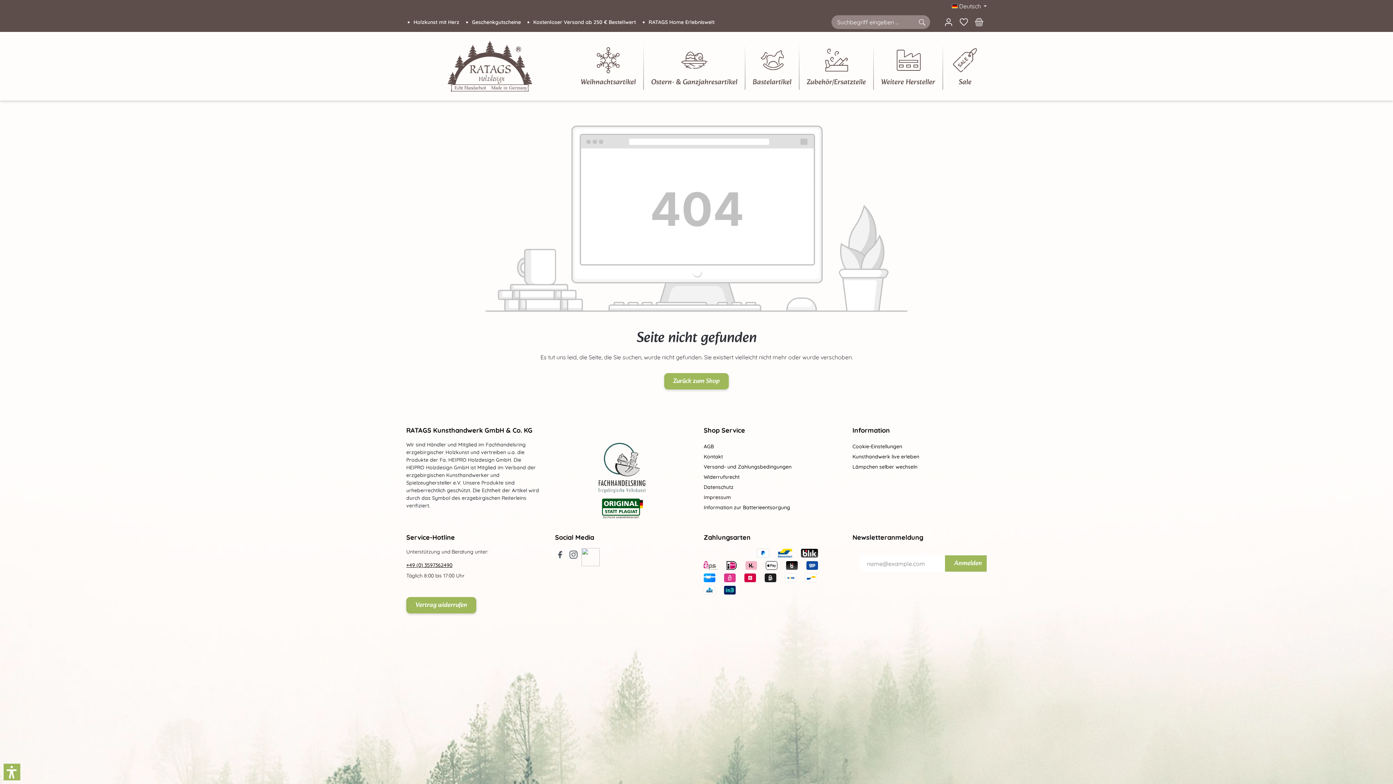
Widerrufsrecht (722, 477)
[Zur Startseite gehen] (490, 66)
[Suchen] (921, 22)
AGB (709, 446)
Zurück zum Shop (696, 381)
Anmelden (968, 563)
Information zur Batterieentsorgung (747, 507)
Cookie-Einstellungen (877, 446)
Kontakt (713, 456)
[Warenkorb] (979, 22)
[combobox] (872, 22)
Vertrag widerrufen (441, 605)
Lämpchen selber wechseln (884, 467)
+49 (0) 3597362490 (429, 565)
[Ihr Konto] (948, 22)
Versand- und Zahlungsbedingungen (748, 467)
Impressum (717, 497)
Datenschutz (719, 487)
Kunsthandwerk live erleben (885, 456)
